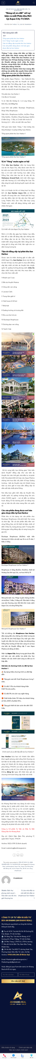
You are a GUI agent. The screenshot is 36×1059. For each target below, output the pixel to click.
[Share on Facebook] (14, 855)
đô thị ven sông (27, 868)
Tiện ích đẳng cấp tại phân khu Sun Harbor (17, 43)
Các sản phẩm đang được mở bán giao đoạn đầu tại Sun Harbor (16, 47)
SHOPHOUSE (18, 10)
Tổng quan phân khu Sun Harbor (13, 38)
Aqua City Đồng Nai (27, 866)
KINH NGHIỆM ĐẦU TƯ (23, 9)
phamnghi (28, 24)
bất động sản (7, 868)
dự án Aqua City (17, 868)
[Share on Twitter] (18, 855)
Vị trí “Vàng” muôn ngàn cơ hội (13, 41)
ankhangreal (10, 866)
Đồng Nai (14, 104)
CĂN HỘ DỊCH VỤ (11, 9)
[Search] (33, 3)
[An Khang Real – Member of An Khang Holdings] (18, 3)
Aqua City (17, 866)
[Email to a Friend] (21, 855)
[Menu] (3, 2)
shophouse (17, 870)
